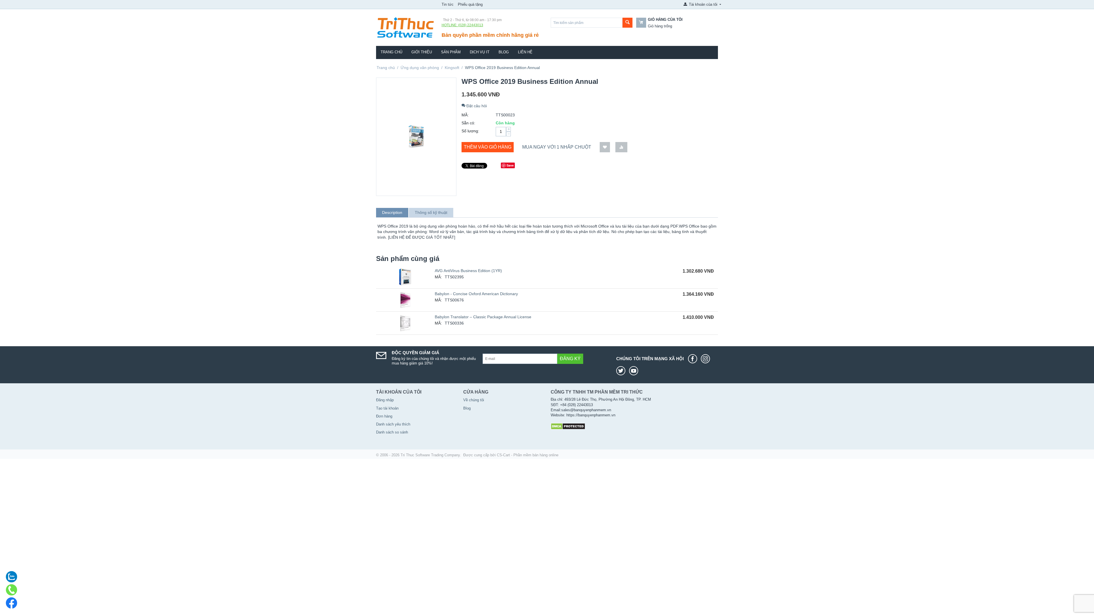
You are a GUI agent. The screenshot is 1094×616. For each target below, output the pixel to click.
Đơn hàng (384, 416)
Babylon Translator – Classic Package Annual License (483, 317)
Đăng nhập (385, 400)
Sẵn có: (468, 123)
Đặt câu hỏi (476, 106)
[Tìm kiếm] (627, 23)
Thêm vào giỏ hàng (487, 147)
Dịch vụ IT (479, 52)
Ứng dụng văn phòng (420, 67)
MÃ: (465, 115)
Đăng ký (570, 358)
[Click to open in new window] (694, 358)
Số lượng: (470, 131)
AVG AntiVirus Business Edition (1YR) (468, 270)
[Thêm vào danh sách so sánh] (621, 147)
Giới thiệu (421, 52)
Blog (504, 52)
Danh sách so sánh (392, 432)
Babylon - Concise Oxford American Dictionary (476, 293)
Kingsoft (452, 67)
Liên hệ (525, 52)
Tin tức (448, 4)
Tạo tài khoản (387, 408)
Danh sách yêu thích (393, 424)
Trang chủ (391, 52)
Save (510, 165)
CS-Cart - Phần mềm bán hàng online (527, 455)
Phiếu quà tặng (470, 4)
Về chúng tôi (473, 400)
